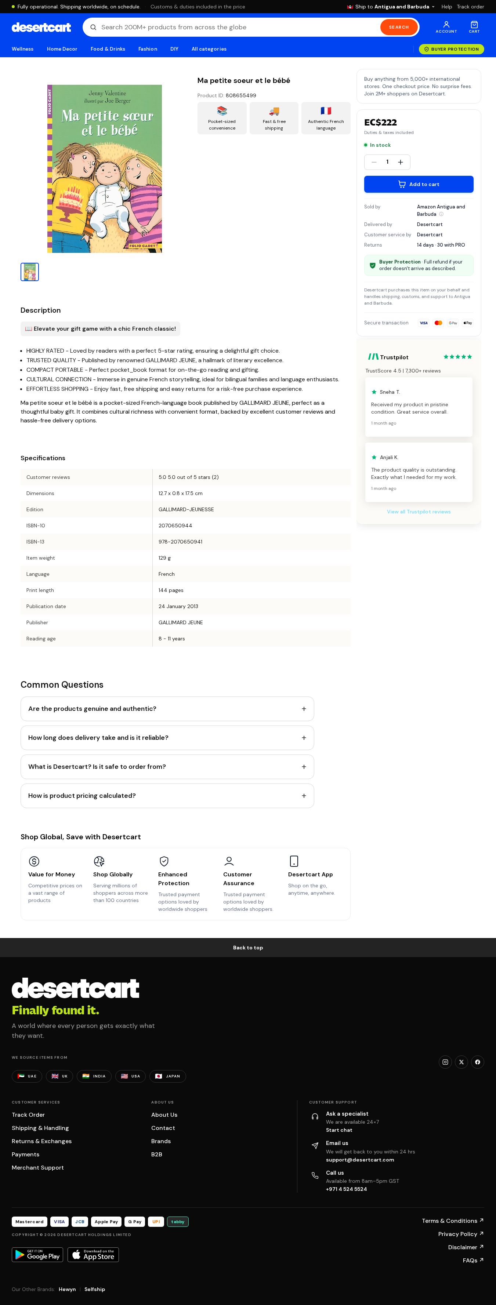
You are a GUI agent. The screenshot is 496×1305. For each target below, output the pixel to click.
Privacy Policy (461, 1234)
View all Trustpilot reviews (419, 511)
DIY (174, 49)
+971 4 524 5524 (346, 1189)
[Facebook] (477, 1062)
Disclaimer (466, 1247)
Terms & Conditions (453, 1221)
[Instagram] (445, 1062)
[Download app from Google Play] (37, 1254)
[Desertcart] (41, 27)
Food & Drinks (108, 49)
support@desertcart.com (360, 1159)
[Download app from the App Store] (93, 1254)
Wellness (23, 49)
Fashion (147, 49)
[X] (461, 1062)
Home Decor (62, 49)
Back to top (248, 947)
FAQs (473, 1260)
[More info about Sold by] (441, 214)
